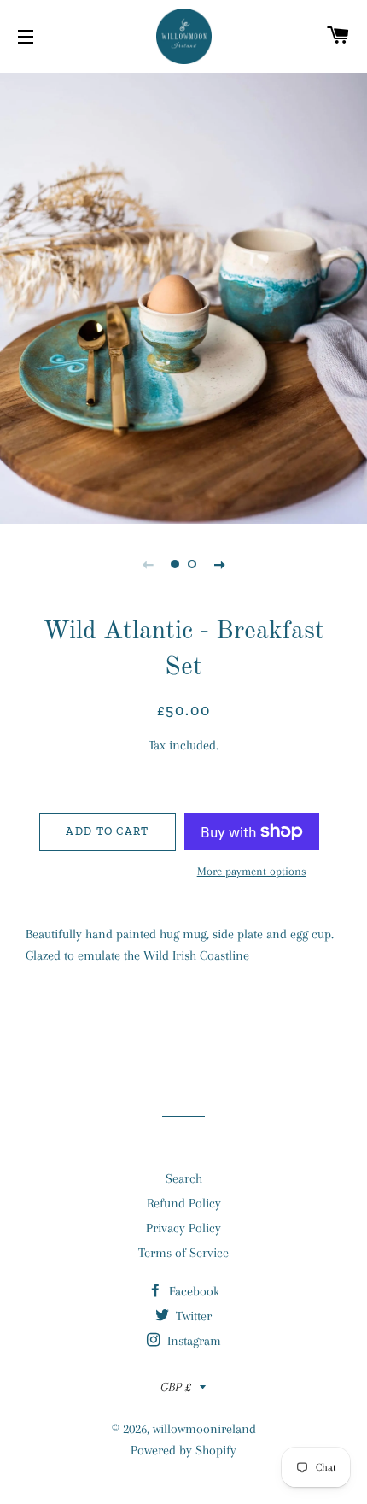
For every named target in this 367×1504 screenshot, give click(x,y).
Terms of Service (183, 1252)
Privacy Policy (183, 1228)
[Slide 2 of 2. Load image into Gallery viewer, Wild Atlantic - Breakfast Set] (192, 564)
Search (184, 1178)
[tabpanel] (183, 296)
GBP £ (175, 1387)
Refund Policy (184, 1203)
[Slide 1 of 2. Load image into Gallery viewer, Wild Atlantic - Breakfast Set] (175, 564)
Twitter (192, 1316)
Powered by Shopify (183, 1450)
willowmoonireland (204, 1428)
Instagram (192, 1340)
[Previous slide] (147, 564)
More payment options (251, 871)
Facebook (192, 1291)
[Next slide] (219, 564)
